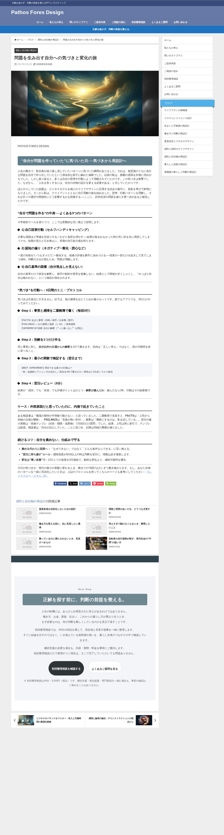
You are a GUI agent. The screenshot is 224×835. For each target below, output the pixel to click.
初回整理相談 (138, 22)
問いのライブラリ (79, 22)
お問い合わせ (180, 22)
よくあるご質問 (160, 22)
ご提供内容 (99, 22)
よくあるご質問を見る (105, 668)
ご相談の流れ (118, 22)
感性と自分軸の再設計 (26, 50)
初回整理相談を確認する (66, 668)
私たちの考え (56, 22)
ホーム (40, 22)
